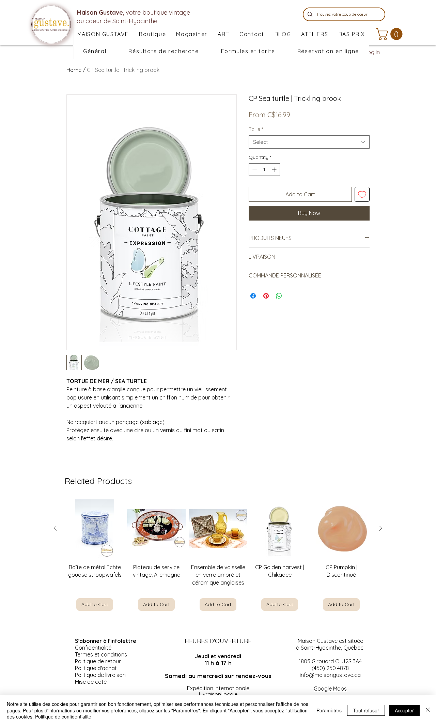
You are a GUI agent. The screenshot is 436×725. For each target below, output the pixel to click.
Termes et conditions (101, 654)
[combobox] (309, 142)
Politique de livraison (100, 674)
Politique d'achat (96, 668)
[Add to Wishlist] (362, 194)
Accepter (404, 710)
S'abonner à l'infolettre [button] (105, 640)
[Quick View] (94, 528)
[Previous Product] (55, 528)
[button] (191, 34)
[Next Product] (381, 528)
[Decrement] (254, 170)
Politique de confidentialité (63, 716)
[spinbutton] (264, 170)
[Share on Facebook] (253, 296)
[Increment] (274, 170)
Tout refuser (366, 710)
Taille (256, 129)
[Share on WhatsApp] (279, 296)
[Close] (428, 710)
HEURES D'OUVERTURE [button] (218, 641)
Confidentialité (93, 647)
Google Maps (330, 688)
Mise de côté (91, 681)
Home (73, 69)
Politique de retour (98, 661)
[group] (218, 555)
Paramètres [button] (329, 710)
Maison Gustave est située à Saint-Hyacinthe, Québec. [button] (330, 644)
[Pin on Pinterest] (266, 296)
